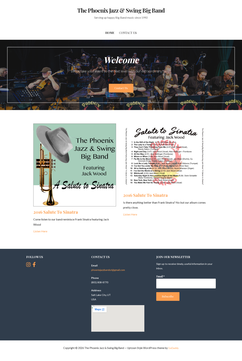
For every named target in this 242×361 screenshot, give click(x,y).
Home (109, 33)
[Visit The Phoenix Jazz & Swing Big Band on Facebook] (34, 265)
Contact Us (128, 33)
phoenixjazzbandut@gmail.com (108, 269)
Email (160, 276)
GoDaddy (173, 347)
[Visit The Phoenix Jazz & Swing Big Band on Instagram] (28, 265)
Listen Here (40, 231)
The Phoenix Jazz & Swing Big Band (121, 10)
